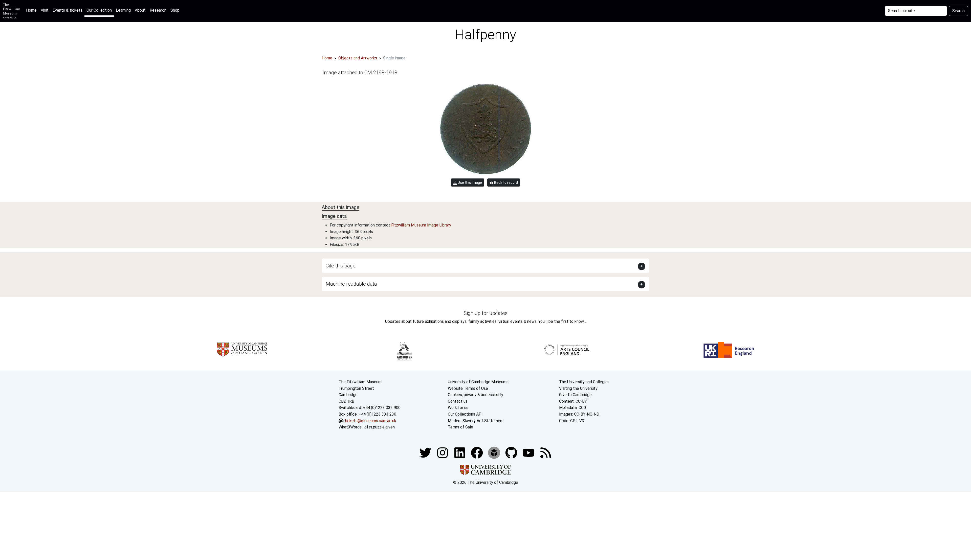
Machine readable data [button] (351, 284)
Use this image (469, 182)
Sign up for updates (485, 313)
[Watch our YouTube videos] (529, 452)
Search (958, 10)
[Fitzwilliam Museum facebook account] (460, 452)
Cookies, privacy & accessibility (475, 394)
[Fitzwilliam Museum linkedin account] (477, 452)
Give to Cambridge (575, 394)
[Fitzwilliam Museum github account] (511, 452)
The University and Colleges (584, 381)
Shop (175, 10)
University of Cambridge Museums (478, 381)
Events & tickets (67, 10)
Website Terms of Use (468, 388)
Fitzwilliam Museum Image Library (421, 225)
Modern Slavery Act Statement (476, 420)
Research (158, 10)
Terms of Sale (460, 427)
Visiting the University (578, 388)
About (140, 10)
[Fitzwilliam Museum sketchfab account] (494, 452)
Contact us (458, 401)
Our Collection (99, 10)
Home (32, 10)
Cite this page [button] (341, 266)
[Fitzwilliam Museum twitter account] (425, 452)
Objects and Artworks (357, 58)
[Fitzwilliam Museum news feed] (546, 452)
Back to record (505, 182)
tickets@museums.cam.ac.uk (370, 420)
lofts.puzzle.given (379, 427)
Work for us (458, 407)
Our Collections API (465, 414)
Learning (123, 10)
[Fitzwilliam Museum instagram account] (443, 452)
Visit (45, 10)
